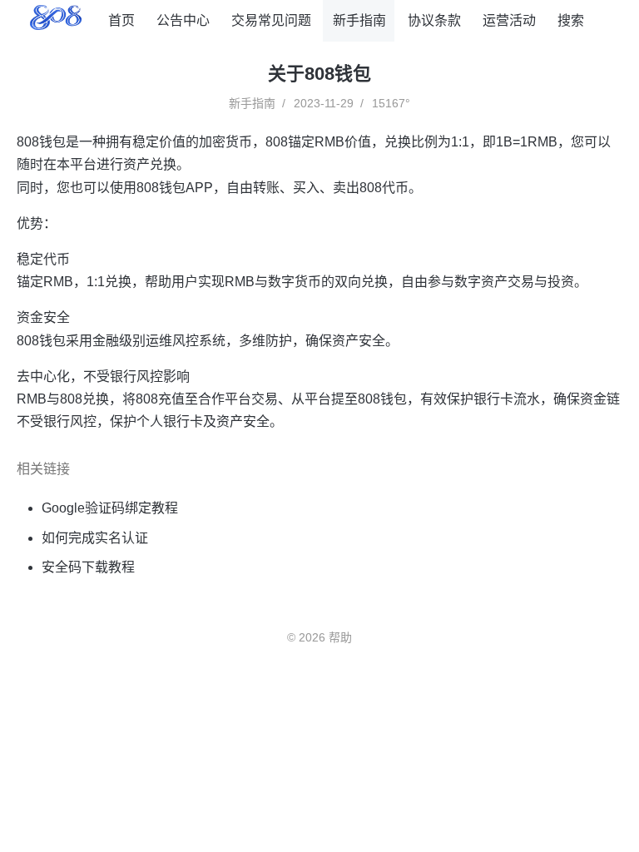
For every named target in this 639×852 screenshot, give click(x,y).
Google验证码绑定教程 (110, 508)
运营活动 (509, 20)
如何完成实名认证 (95, 538)
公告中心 (183, 20)
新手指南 (359, 20)
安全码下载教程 (88, 567)
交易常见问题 (271, 20)
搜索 (570, 20)
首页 (121, 20)
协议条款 (434, 20)
